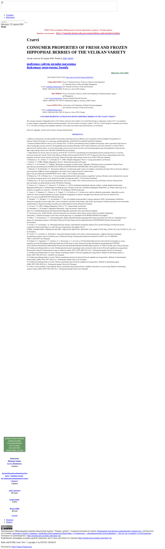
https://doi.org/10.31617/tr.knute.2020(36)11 (79, 77)
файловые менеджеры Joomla (47, 67)
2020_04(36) (68, 58)
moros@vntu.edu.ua (56, 98)
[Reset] (26, 22)
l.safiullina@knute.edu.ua (54, 110)
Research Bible (14, 509)
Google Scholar (14, 499)
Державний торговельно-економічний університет (119, 531)
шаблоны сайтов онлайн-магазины (51, 64)
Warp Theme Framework (21, 547)
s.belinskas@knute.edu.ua (54, 87)
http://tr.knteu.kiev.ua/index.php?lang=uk (44, 536)
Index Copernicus (14, 490)
